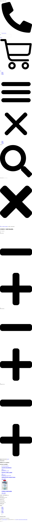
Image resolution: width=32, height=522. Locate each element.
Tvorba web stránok (4, 519)
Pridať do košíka (2, 460)
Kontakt (3, 74)
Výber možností (4, 479)
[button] (16, 107)
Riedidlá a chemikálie (5, 226)
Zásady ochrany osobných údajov (23, 519)
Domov (2, 72)
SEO (16, 519)
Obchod (3, 73)
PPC (18, 519)
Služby (2, 507)
